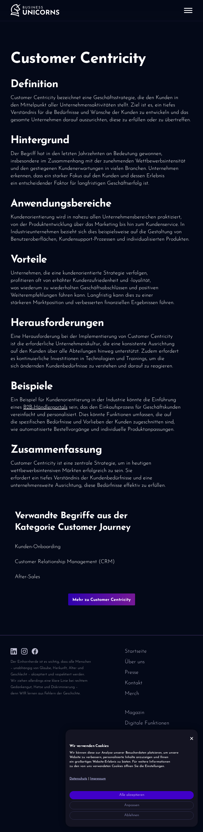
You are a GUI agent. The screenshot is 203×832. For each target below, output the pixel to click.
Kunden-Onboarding (38, 546)
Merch (132, 693)
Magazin (134, 712)
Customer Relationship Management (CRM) (65, 561)
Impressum (98, 778)
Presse (132, 672)
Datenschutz (78, 778)
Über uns (135, 662)
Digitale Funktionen (147, 723)
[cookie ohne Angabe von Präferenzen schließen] (192, 739)
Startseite (136, 651)
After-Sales (27, 576)
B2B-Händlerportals (45, 407)
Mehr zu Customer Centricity (101, 600)
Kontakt (133, 683)
